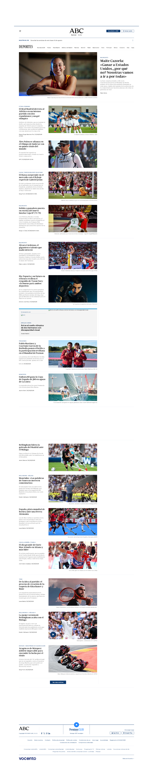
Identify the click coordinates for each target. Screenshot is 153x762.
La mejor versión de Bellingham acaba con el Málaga (31, 617)
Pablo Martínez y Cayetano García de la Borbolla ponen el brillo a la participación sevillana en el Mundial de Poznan (32, 348)
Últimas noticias (100, 749)
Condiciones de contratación (68, 742)
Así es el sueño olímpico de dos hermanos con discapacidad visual (32, 327)
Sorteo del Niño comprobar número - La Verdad (80, 751)
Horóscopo (79, 749)
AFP (20, 159)
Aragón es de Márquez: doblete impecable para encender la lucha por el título (31, 652)
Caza (132, 47)
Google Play (128, 733)
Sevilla (80, 35)
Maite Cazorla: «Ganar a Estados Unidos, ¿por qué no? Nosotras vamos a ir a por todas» (116, 68)
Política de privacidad (58, 740)
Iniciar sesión (128, 31)
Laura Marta (22, 528)
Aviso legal (95, 740)
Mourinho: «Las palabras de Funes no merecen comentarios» (31, 480)
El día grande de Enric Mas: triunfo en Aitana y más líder (31, 547)
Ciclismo (122, 47)
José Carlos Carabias (25, 564)
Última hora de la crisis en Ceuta (39, 40)
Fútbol (49, 47)
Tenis (102, 47)
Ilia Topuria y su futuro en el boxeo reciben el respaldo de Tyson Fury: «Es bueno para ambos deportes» (32, 281)
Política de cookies (71, 740)
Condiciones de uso (84, 740)
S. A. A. (21, 364)
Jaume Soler (22, 390)
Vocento (29, 740)
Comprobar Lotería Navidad (56, 749)
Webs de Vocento (128, 758)
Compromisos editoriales (86, 742)
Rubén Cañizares (24, 497)
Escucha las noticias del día (121, 749)
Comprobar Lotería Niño (30, 749)
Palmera (76, 47)
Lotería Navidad (69, 749)
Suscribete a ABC (113, 31)
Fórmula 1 (109, 47)
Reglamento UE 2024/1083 (118, 740)
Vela (128, 47)
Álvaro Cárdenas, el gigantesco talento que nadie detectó (30, 247)
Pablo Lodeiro (23, 264)
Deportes (26, 46)
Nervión (83, 47)
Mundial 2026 (41, 47)
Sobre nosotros (38, 740)
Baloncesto (96, 47)
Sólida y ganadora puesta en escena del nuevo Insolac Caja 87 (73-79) (32, 210)
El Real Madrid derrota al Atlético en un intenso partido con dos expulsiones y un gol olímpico (31, 114)
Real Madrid (56, 47)
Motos (116, 47)
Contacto (47, 740)
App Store (116, 733)
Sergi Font (22, 194)
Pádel (89, 47)
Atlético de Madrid (67, 47)
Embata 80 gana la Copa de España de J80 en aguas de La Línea (32, 379)
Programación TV (89, 749)
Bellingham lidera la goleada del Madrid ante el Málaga (31, 447)
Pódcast (98, 751)
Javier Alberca (23, 460)
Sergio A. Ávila (23, 230)
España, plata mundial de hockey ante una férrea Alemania (32, 511)
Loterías (109, 749)
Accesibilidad (104, 740)
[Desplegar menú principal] (20, 31)
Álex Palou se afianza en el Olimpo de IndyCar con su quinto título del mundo (31, 145)
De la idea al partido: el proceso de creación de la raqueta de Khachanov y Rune (31, 585)
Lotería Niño (42, 749)
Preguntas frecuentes (59, 751)
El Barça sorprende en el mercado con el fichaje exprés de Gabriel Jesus (31, 177)
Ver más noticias (58, 682)
